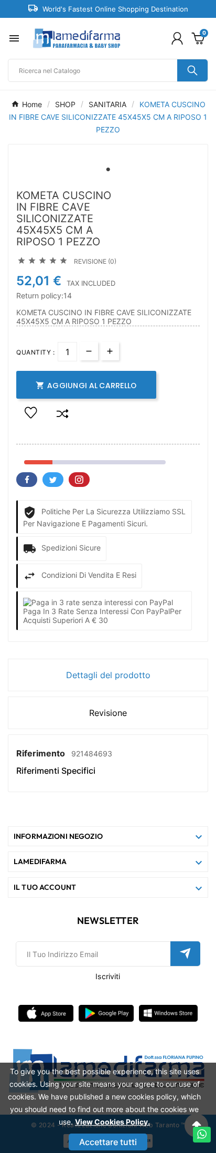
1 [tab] (108, 169)
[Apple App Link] (45, 1012)
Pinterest (79, 479)
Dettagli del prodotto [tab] (108, 675)
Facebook (26, 479)
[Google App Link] (106, 1012)
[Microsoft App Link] (168, 1012)
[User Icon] (177, 38)
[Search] (192, 70)
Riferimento (41, 753)
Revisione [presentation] (108, 713)
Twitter (52, 479)
